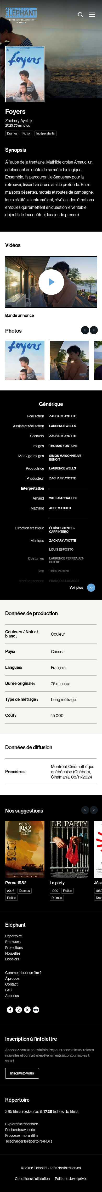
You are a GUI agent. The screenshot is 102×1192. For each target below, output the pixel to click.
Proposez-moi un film (21, 1135)
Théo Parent (59, 571)
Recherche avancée (20, 1129)
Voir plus (76, 587)
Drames (12, 133)
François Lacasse (64, 581)
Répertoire (13, 936)
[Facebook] (10, 1011)
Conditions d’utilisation (32, 1178)
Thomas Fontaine (63, 446)
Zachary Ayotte (18, 120)
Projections (14, 947)
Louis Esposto (61, 549)
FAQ (8, 990)
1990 (55, 891)
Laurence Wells (62, 426)
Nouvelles (12, 953)
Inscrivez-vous (22, 1073)
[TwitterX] (27, 1011)
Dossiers (12, 959)
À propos (12, 978)
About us (12, 995)
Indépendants (45, 133)
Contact (11, 984)
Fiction (26, 133)
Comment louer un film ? (23, 972)
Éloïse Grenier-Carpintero (62, 530)
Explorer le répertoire (21, 1124)
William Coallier (63, 498)
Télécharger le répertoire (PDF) (28, 1141)
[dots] (36, 1011)
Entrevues (13, 941)
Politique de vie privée (71, 1178)
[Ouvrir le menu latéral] (92, 15)
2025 (9, 125)
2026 (10, 891)
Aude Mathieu (60, 508)
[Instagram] (18, 1011)
